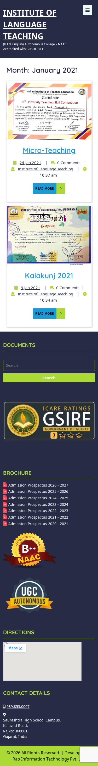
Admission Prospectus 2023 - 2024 (38, 504)
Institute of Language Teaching (29, 24)
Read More (43, 187)
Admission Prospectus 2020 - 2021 (38, 523)
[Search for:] (49, 366)
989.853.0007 (18, 706)
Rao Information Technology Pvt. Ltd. (49, 759)
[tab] (87, 10)
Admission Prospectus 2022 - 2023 (38, 510)
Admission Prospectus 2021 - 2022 (38, 517)
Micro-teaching (49, 150)
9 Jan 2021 (30, 287)
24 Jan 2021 (29, 162)
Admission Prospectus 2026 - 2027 (38, 485)
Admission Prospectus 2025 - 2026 (38, 491)
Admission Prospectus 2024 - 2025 (38, 497)
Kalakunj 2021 (49, 275)
